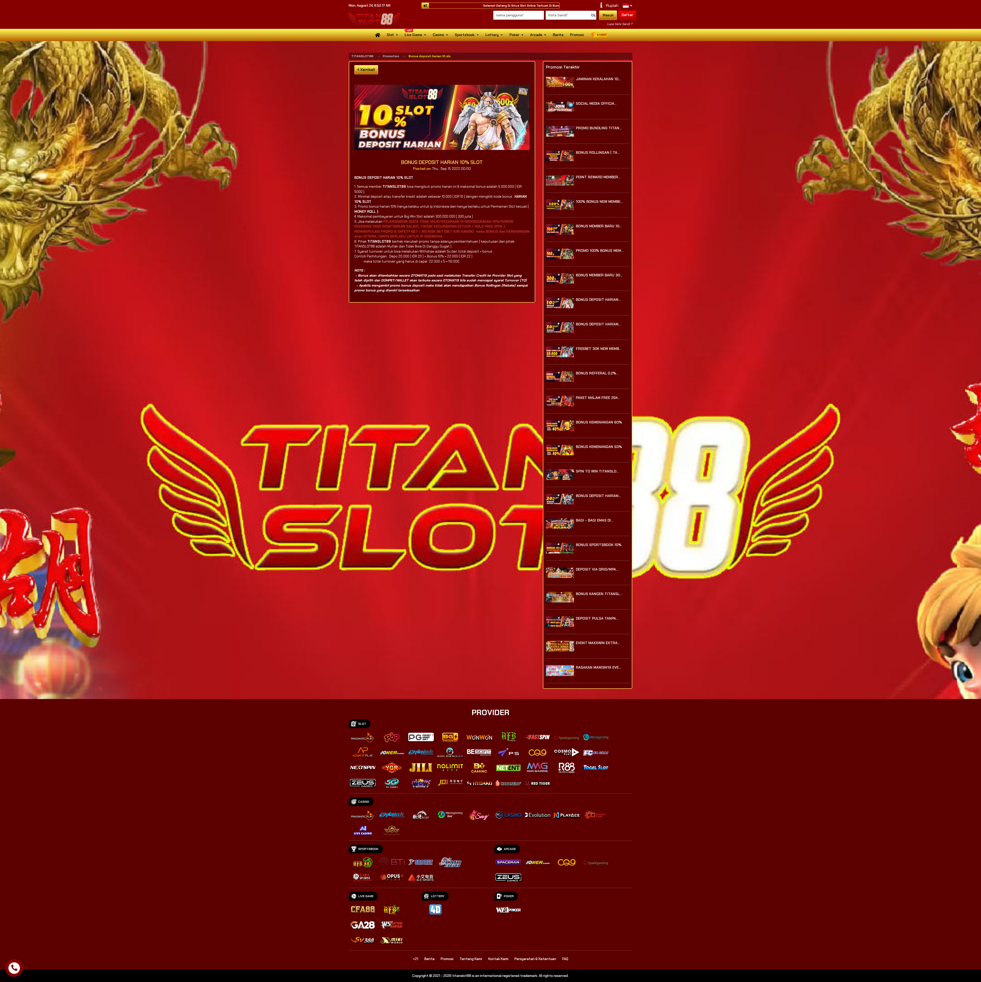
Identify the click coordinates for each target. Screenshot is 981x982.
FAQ (565, 959)
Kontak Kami (498, 959)
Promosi (577, 34)
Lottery (492, 34)
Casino (438, 34)
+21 (415, 959)
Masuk (608, 15)
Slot (390, 34)
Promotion (391, 56)
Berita (558, 34)
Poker (514, 34)
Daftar (627, 15)
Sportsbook (465, 34)
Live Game (413, 34)
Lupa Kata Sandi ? (619, 24)
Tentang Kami (471, 959)
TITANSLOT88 (362, 56)
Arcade (536, 34)
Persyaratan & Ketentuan (535, 959)
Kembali (367, 69)
